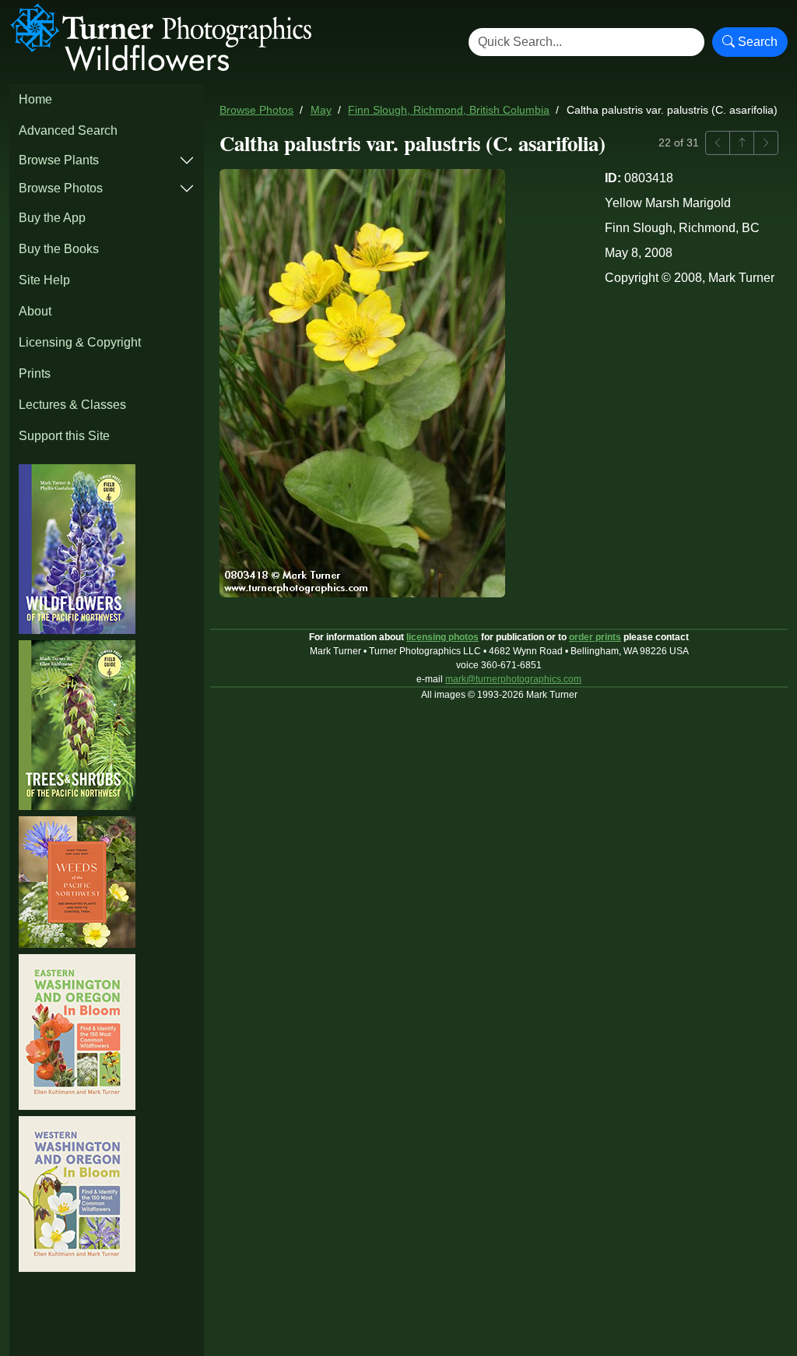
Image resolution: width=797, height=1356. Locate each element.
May (321, 110)
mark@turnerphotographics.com (513, 679)
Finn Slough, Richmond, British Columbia (448, 110)
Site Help (44, 280)
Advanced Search (68, 130)
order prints (595, 637)
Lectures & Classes (72, 404)
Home (35, 99)
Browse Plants (59, 160)
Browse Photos (61, 188)
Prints (35, 373)
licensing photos (442, 637)
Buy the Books (59, 248)
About (35, 311)
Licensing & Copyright (80, 342)
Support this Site (64, 435)
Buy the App (52, 217)
